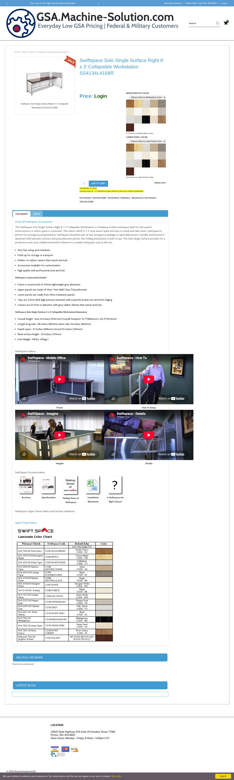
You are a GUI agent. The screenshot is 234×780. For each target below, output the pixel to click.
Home (17, 52)
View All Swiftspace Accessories (33, 221)
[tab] (22, 214)
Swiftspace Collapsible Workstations (52, 52)
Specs (37, 213)
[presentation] (6, 3)
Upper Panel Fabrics (26, 522)
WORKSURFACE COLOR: (137, 93)
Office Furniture (28, 52)
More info (116, 776)
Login (100, 96)
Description (21, 213)
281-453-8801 (210, 3)
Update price (160, 183)
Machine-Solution (173, 3)
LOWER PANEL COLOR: (137, 137)
